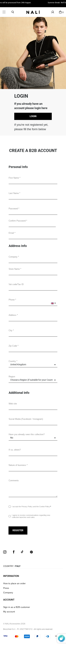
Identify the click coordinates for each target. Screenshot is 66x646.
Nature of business (17, 465)
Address (12, 315)
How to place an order (14, 583)
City (10, 330)
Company (13, 257)
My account (9, 611)
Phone (12, 300)
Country (12, 361)
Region (12, 377)
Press (6, 588)
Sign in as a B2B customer (16, 607)
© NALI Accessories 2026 (14, 624)
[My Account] (52, 12)
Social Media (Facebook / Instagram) (26, 419)
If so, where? (15, 450)
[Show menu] (4, 12)
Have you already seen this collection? (27, 434)
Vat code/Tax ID (16, 284)
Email (11, 233)
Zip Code (13, 346)
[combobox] (33, 318)
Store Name (14, 269)
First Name (14, 178)
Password (13, 209)
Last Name (14, 193)
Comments (14, 480)
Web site (13, 404)
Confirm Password (17, 221)
